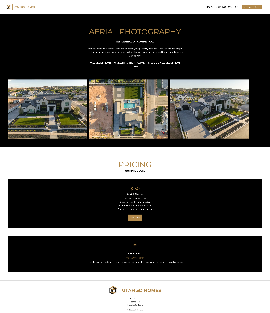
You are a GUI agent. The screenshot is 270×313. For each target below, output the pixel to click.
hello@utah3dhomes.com (135, 299)
